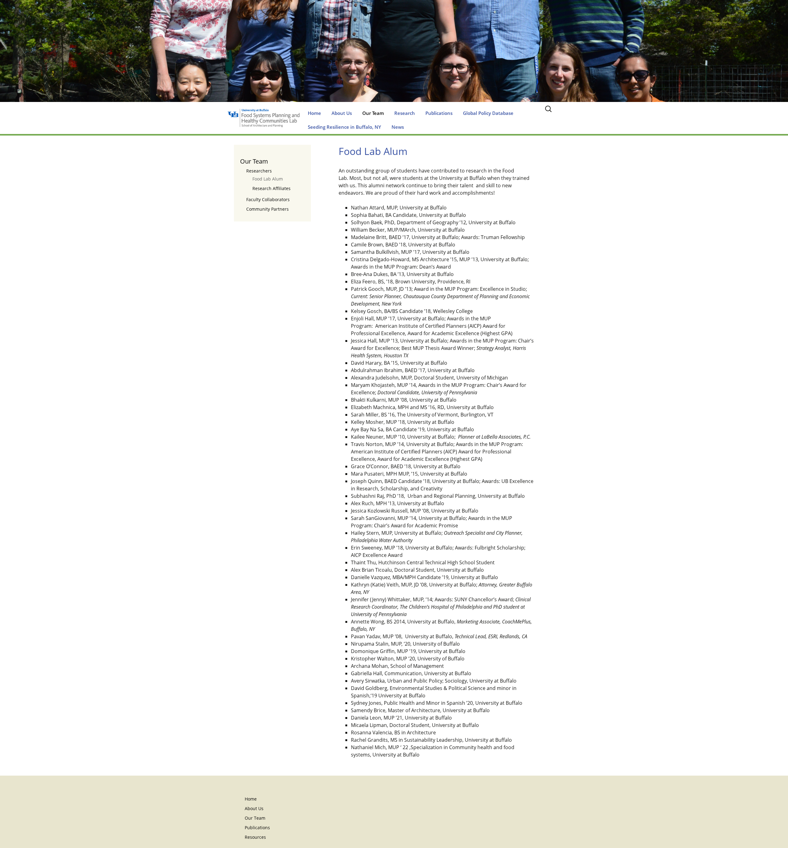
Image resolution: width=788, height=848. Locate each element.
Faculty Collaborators (268, 199)
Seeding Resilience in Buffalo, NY (344, 127)
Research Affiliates (271, 188)
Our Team (373, 113)
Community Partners (267, 209)
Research (404, 113)
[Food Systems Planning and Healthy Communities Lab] (394, 57)
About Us (342, 113)
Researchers (259, 171)
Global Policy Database (488, 113)
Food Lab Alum (267, 179)
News (398, 127)
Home (314, 113)
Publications (438, 113)
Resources (255, 837)
